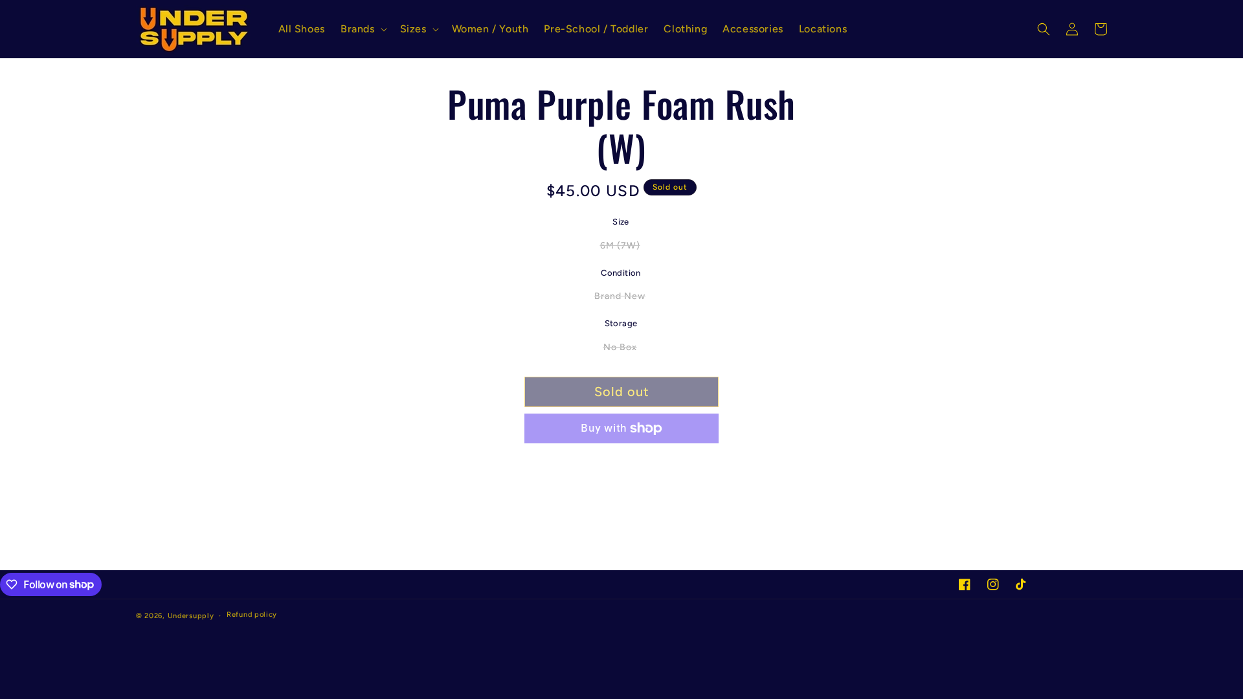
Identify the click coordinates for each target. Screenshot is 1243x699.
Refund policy (252, 614)
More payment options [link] (621, 459)
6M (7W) (627, 248)
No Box (627, 350)
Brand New (626, 299)
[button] (362, 29)
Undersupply (191, 616)
